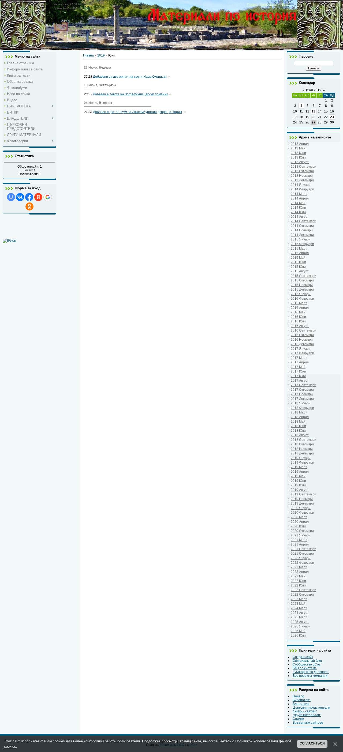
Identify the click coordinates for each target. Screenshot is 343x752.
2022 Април (300, 572)
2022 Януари (301, 558)
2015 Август (300, 271)
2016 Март (299, 303)
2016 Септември (303, 330)
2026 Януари (301, 626)
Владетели (301, 704)
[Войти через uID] (11, 197)
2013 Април (300, 144)
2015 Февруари (302, 244)
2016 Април (300, 308)
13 (313, 111)
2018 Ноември (302, 449)
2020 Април (300, 522)
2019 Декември (302, 503)
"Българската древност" (311, 672)
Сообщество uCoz (306, 664)
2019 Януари (301, 458)
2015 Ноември (302, 285)
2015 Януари (301, 239)
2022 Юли (298, 585)
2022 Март (299, 567)
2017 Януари (301, 349)
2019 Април (300, 471)
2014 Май (298, 203)
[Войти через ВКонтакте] (20, 197)
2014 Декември (302, 235)
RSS (87, 8)
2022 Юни (298, 581)
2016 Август (300, 326)
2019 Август (300, 490)
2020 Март (299, 517)
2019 (101, 55)
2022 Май (298, 576)
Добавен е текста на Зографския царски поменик (130, 94)
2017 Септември (303, 385)
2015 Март (299, 248)
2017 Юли (298, 376)
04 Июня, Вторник (98, 103)
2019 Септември (303, 494)
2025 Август (300, 622)
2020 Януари (301, 508)
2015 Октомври (302, 280)
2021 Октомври (302, 553)
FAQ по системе (305, 668)
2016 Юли (298, 321)
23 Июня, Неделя (97, 67)
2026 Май (298, 631)
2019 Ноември (302, 499)
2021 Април (300, 544)
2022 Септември (303, 590)
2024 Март (299, 608)
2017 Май (298, 367)
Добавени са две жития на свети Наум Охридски (130, 76)
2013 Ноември (302, 176)
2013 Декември (302, 180)
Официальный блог (307, 661)
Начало (298, 696)
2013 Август (300, 162)
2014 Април (300, 198)
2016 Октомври (302, 335)
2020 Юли (298, 526)
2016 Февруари (302, 298)
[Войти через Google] (47, 197)
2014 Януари (301, 185)
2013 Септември (303, 166)
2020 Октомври (302, 531)
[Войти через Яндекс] (38, 197)
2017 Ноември (302, 394)
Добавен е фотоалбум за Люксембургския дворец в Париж (137, 112)
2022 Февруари (302, 563)
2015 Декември (302, 289)
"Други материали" (307, 715)
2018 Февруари (302, 408)
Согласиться (312, 743)
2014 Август (300, 217)
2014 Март (299, 194)
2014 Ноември (302, 230)
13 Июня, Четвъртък (100, 85)
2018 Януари (301, 403)
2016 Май (298, 312)
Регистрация (269, 4)
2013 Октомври (302, 171)
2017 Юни (298, 371)
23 (332, 117)
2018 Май (298, 421)
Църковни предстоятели (311, 707)
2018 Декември (302, 453)
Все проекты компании (310, 676)
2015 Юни (298, 262)
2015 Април (300, 253)
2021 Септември (303, 549)
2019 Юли (298, 485)
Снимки (298, 719)
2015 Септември (303, 276)
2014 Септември (303, 221)
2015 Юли (298, 267)
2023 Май (298, 604)
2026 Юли (298, 635)
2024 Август (300, 613)
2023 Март (299, 599)
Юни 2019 (313, 90)
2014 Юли (298, 212)
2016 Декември (302, 344)
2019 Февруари (302, 462)
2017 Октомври (302, 390)
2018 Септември (303, 440)
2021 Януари (301, 535)
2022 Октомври (302, 594)
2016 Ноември (302, 339)
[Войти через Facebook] (29, 197)
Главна (252, 4)
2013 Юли (298, 157)
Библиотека (302, 700)
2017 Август (300, 380)
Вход (285, 4)
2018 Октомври (302, 444)
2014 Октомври (302, 226)
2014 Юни (298, 207)
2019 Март (299, 467)
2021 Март (299, 540)
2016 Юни (298, 317)
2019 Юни (298, 481)
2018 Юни (298, 426)
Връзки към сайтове (308, 722)
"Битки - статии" (305, 711)
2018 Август (300, 435)
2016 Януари (301, 294)
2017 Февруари (302, 353)
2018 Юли (298, 431)
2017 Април (300, 362)
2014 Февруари (302, 189)
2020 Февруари (302, 512)
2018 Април (300, 417)
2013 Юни (298, 153)
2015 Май (298, 258)
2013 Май (298, 148)
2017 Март (299, 358)
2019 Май (298, 476)
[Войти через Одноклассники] (29, 206)
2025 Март (299, 617)
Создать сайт (303, 657)
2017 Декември (302, 399)
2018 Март (299, 412)
